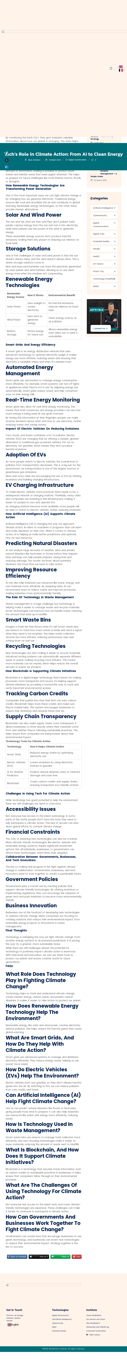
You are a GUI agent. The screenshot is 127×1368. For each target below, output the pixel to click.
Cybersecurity (100, 215)
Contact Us (100, 328)
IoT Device (98, 263)
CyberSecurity (57, 1323)
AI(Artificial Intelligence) (62, 1319)
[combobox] (121, 66)
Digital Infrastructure (60, 1315)
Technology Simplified (104, 278)
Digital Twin (98, 233)
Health (96, 256)
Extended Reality (101, 241)
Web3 (96, 286)
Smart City (98, 271)
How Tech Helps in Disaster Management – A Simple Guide (104, 172)
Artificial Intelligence (103, 208)
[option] (121, 70)
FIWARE (96, 248)
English (15, 1324)
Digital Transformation (77, 159)
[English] (121, 66)
